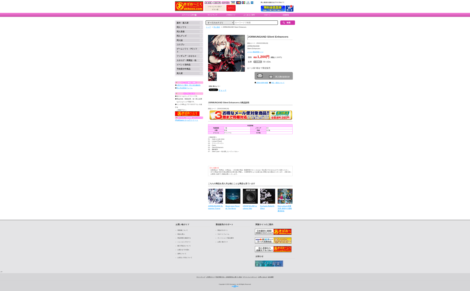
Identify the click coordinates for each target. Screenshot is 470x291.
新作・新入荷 (182, 23)
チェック (222, 90)
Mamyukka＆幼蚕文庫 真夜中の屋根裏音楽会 (285, 208)
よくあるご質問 (249, 15)
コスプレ (181, 44)
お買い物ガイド (222, 242)
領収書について (182, 230)
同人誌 (180, 40)
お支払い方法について (184, 257)
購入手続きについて (184, 246)
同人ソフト (182, 27)
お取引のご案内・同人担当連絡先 (188, 85)
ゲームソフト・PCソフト (187, 50)
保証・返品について (277, 83)
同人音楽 (181, 31)
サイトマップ (212, 15)
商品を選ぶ (181, 234)
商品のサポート (222, 230)
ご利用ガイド (230, 15)
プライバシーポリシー (250, 277)
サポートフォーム (223, 234)
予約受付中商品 (183, 69)
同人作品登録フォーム (185, 88)
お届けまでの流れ (183, 250)
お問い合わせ (262, 277)
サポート (267, 15)
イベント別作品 (183, 65)
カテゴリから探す (188, 15)
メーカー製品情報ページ (255, 52)
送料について (181, 254)
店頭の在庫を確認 (262, 83)
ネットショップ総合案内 (225, 238)
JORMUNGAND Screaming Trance (215, 207)
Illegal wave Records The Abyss (232, 207)
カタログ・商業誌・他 (186, 60)
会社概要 (271, 277)
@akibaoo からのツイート (186, 120)
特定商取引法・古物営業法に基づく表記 (229, 277)
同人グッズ (182, 36)
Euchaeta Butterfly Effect (267, 207)
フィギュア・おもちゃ (186, 56)
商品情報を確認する (184, 238)
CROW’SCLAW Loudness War (250, 207)
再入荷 (180, 73)
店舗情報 (286, 15)
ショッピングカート (184, 242)
